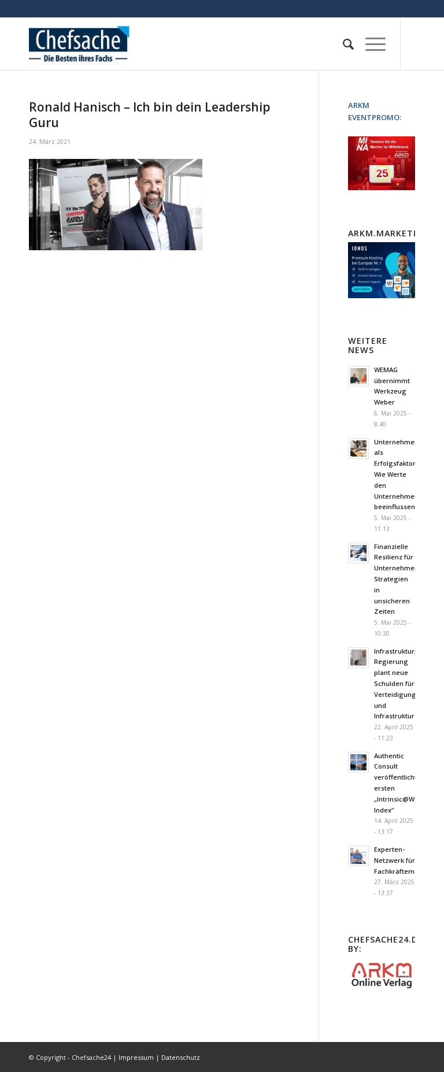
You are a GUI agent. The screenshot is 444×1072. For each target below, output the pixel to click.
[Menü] (370, 44)
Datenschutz (180, 1057)
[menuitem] (342, 44)
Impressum (136, 1057)
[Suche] (342, 44)
